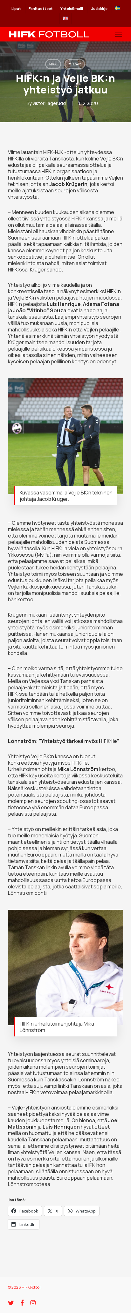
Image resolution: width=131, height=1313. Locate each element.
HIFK (53, 64)
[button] (118, 34)
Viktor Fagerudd (49, 103)
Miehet (75, 64)
